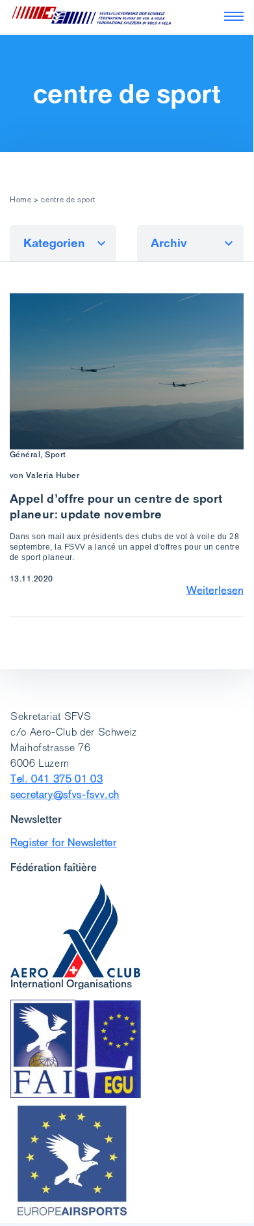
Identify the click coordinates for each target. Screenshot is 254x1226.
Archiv (169, 243)
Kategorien (54, 243)
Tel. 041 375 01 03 (56, 779)
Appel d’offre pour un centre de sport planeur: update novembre (116, 506)
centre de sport (126, 93)
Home (21, 199)
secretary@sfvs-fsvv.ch (65, 794)
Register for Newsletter (63, 842)
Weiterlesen (215, 590)
